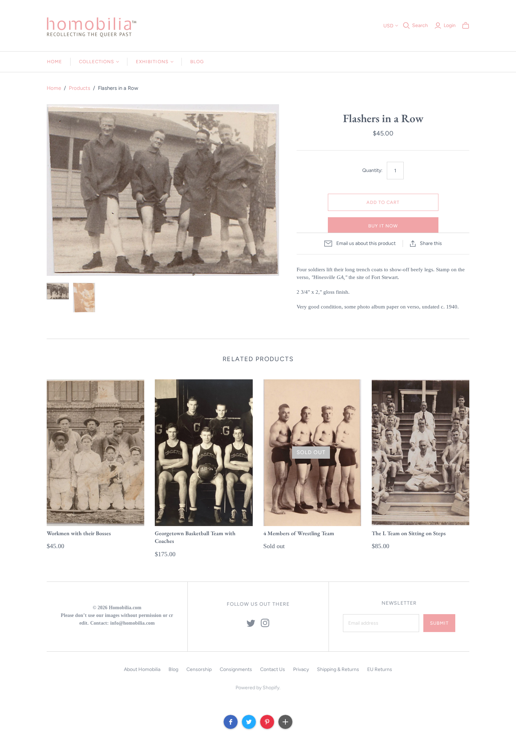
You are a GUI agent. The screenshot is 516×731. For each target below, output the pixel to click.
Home (54, 61)
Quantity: (372, 170)
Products (79, 88)
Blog (197, 61)
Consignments (236, 669)
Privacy (301, 669)
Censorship (199, 669)
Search (420, 25)
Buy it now (383, 225)
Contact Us (272, 669)
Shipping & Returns (338, 669)
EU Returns (379, 669)
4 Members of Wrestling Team (298, 533)
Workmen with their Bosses (79, 533)
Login (450, 25)
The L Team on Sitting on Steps (409, 533)
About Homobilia (142, 669)
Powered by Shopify (257, 688)
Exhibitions (152, 61)
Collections (96, 61)
